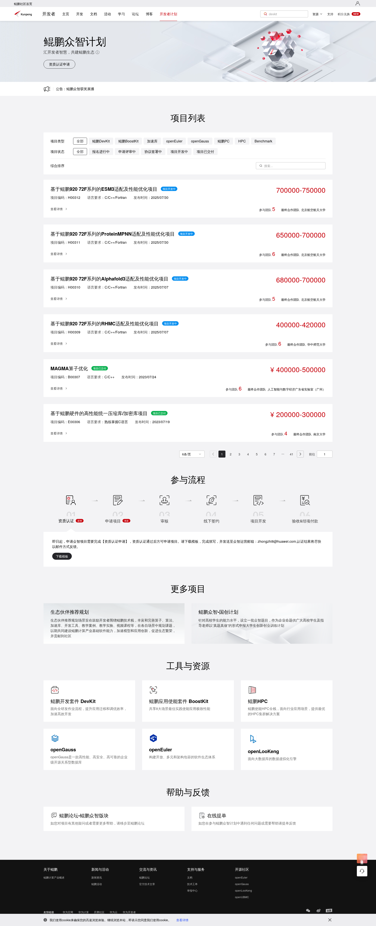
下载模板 (62, 556)
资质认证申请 (59, 64)
